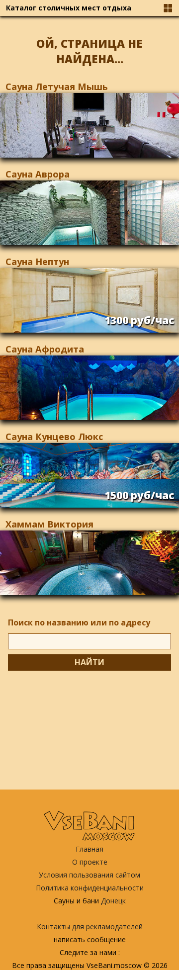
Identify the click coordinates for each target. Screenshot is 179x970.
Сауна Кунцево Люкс (54, 436)
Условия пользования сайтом (89, 875)
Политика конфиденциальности (90, 887)
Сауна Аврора (37, 174)
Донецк (113, 900)
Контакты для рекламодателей (90, 926)
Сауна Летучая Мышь (56, 86)
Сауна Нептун (37, 261)
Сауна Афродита (44, 349)
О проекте (89, 862)
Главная (89, 849)
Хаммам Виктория (49, 524)
